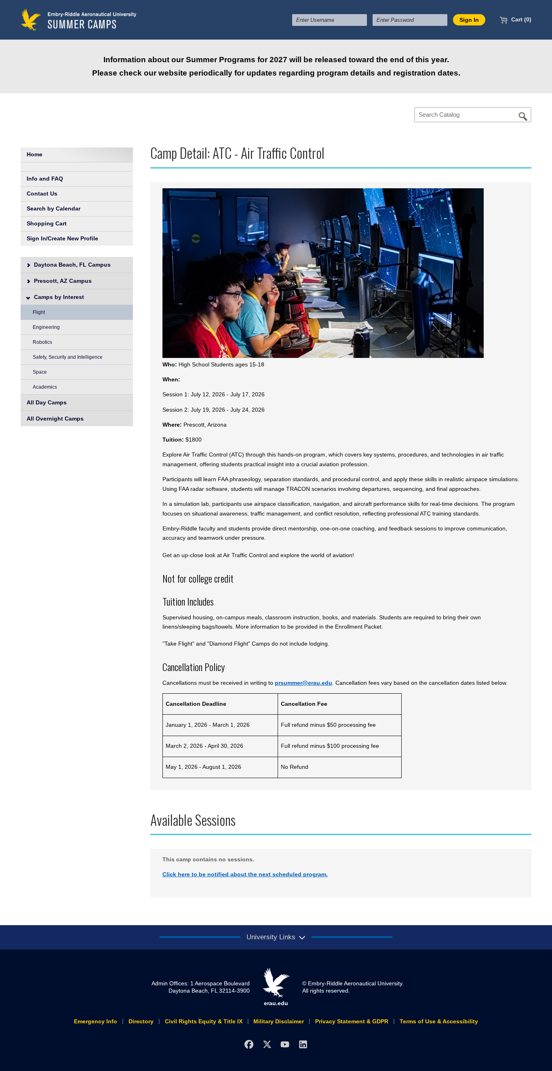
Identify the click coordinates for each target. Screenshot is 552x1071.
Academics (45, 387)
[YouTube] (285, 1044)
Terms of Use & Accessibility (439, 1021)
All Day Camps (47, 402)
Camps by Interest (58, 297)
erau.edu (276, 1003)
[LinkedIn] (303, 1044)
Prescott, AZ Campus (62, 281)
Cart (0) (520, 19)
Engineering (46, 327)
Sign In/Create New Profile (62, 238)
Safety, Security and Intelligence (68, 357)
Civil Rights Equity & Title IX (203, 1021)
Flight (39, 312)
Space (40, 372)
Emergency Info (95, 1021)
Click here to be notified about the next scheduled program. (245, 874)
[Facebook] (248, 1044)
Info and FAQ (45, 178)
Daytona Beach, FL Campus (71, 264)
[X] (267, 1044)
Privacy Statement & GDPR (351, 1021)
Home (34, 154)
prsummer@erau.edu (303, 683)
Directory (141, 1021)
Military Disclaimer (278, 1021)
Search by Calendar (53, 208)
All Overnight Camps (55, 418)
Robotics (42, 342)
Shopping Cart (47, 223)
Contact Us (42, 193)
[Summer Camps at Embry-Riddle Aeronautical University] (79, 19)
